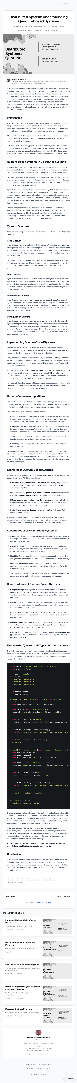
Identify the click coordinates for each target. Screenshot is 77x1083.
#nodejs (10, 879)
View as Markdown (53, 30)
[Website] (44, 1055)
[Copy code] (67, 665)
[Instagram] (32, 1055)
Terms (49, 1068)
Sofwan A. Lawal (18, 79)
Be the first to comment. (44, 902)
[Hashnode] (47, 1055)
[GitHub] (35, 1055)
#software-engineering (33, 879)
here (24, 637)
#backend (19, 879)
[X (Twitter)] (25, 80)
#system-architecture (15, 883)
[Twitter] (29, 1055)
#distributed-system (49, 879)
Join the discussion (63, 896)
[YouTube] (41, 1055)
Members (29, 1068)
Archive (36, 1068)
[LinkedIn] (27, 80)
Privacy (42, 1068)
